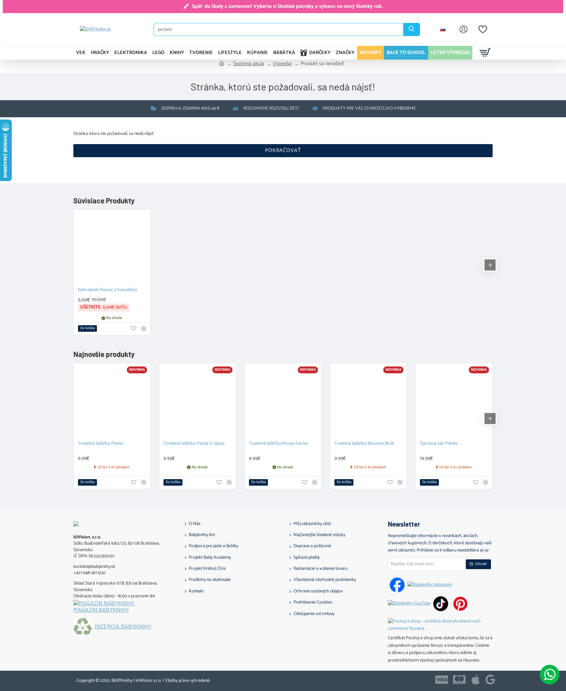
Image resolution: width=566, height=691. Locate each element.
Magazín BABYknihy (101, 610)
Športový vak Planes (439, 444)
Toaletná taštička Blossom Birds (364, 444)
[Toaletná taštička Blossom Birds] (368, 401)
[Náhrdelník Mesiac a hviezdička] (112, 248)
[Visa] (441, 679)
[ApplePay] (476, 679)
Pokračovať (283, 150)
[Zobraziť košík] (485, 53)
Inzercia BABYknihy (123, 626)
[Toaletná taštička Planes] (112, 401)
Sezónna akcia (248, 64)
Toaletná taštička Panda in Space (194, 444)
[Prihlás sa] (463, 29)
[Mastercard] (459, 679)
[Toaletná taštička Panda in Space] (197, 401)
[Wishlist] (483, 29)
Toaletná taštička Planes (100, 444)
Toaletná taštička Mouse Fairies (278, 444)
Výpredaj (282, 64)
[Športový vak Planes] (454, 401)
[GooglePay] (490, 679)
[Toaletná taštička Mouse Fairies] (283, 401)
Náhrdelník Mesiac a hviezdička (107, 290)
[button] (87, 328)
